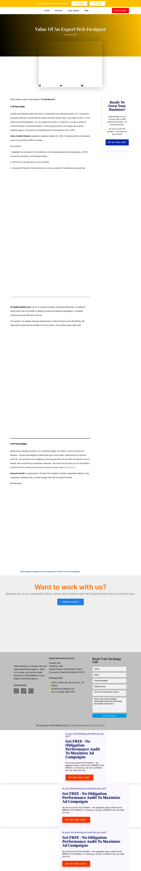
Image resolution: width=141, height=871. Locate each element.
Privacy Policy (97, 725)
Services (58, 10)
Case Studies (73, 10)
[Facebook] (31, 691)
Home (46, 10)
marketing (70, 467)
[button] (49, 85)
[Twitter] (23, 691)
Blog (86, 10)
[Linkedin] (16, 691)
